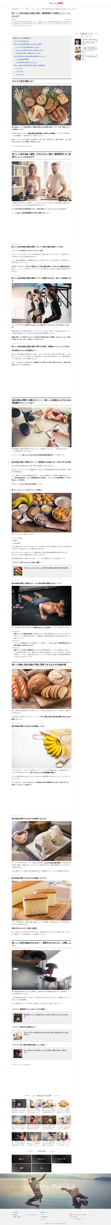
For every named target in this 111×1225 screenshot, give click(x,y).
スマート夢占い (73, 1216)
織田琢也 (14, 19)
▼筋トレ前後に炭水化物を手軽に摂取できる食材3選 (29, 65)
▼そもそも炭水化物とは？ (22, 41)
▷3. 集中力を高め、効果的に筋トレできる (28, 53)
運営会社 (15, 1214)
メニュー (32, 9)
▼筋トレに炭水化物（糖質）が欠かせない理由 (27, 44)
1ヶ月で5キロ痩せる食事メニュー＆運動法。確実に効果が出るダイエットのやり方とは (90, 48)
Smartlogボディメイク (18, 9)
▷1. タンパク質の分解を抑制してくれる (27, 47)
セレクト (43, 1219)
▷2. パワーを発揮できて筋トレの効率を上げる (29, 50)
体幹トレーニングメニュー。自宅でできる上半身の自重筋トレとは (90, 56)
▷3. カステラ (20, 74)
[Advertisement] (26, 1078)
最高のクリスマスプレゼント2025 (78, 1214)
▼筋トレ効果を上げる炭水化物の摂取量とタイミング (29, 56)
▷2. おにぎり (20, 71)
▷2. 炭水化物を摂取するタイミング (26, 62)
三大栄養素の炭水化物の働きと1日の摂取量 (22, 146)
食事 (27, 9)
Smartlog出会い (44, 1216)
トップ (42, 1214)
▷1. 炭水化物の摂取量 (22, 59)
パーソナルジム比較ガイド (76, 1219)
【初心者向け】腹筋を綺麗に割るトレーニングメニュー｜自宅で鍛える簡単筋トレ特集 (90, 41)
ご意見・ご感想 (16, 1216)
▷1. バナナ (19, 68)
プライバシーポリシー (31, 1214)
